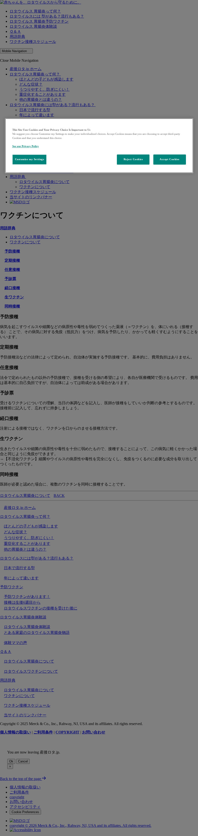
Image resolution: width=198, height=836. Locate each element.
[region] (99, 145)
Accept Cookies (169, 159)
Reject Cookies (133, 159)
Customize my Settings (29, 159)
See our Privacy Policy (25, 146)
